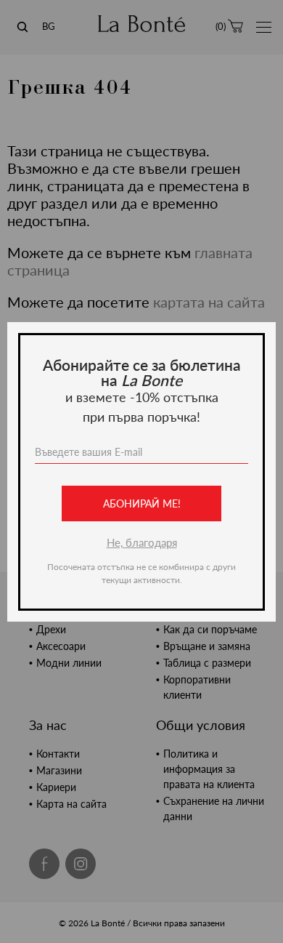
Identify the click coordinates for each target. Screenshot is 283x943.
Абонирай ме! (142, 503)
